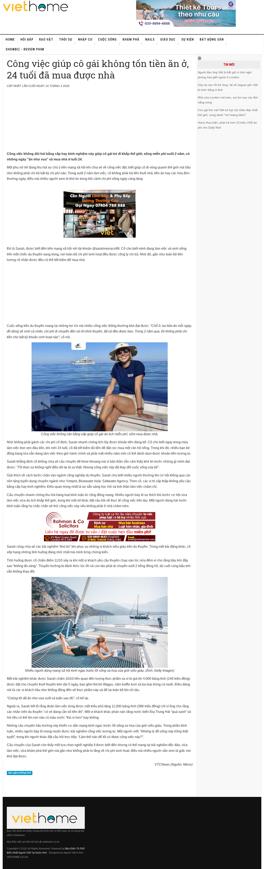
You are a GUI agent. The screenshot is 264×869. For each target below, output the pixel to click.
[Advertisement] (100, 122)
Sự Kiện (187, 39)
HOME (10, 39)
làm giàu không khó (19, 772)
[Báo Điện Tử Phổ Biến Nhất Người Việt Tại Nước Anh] (36, 6)
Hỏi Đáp (26, 39)
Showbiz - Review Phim (25, 49)
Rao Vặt (46, 39)
